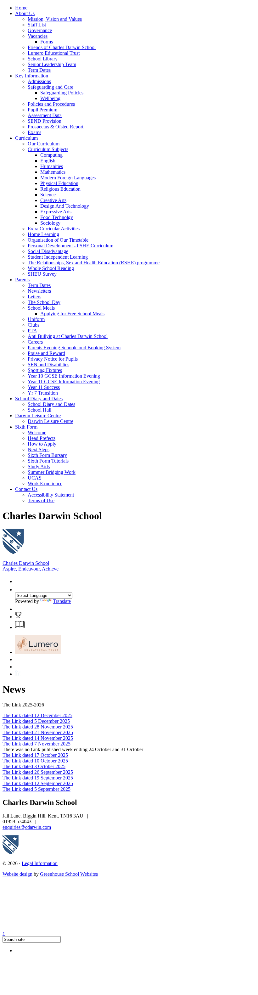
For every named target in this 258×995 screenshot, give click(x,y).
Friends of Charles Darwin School (62, 47)
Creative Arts (53, 200)
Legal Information (40, 863)
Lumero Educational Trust (54, 53)
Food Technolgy (56, 217)
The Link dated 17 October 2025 (35, 755)
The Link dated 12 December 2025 (37, 715)
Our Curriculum (43, 143)
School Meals (41, 308)
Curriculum (26, 138)
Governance (40, 30)
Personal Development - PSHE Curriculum (70, 245)
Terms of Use (41, 500)
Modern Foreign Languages (68, 177)
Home (21, 7)
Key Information (31, 75)
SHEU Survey (42, 274)
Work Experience (45, 483)
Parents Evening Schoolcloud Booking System (74, 347)
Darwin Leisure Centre (38, 415)
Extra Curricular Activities (54, 228)
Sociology (50, 223)
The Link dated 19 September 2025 (38, 777)
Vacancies (38, 36)
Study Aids (39, 466)
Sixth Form (26, 427)
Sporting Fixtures (45, 370)
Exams (34, 132)
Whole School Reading (51, 268)
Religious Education (60, 189)
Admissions (39, 81)
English (47, 160)
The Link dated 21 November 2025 (38, 732)
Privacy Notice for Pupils (53, 359)
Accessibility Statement (51, 495)
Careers (35, 342)
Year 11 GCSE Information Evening (64, 381)
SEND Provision (44, 121)
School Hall (39, 410)
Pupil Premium (42, 109)
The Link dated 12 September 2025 (38, 783)
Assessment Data (45, 115)
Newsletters (39, 291)
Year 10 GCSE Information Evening (64, 376)
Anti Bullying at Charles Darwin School (68, 336)
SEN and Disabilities (48, 364)
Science (48, 194)
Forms (46, 41)
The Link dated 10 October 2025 (35, 760)
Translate (62, 601)
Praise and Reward (46, 353)
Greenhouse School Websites (69, 874)
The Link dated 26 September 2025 (38, 772)
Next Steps (38, 449)
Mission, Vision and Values (55, 19)
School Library (43, 58)
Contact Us (26, 489)
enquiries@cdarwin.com (27, 827)
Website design (17, 874)
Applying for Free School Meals (72, 313)
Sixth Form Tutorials (48, 461)
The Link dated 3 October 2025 (34, 766)
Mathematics (52, 172)
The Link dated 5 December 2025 (36, 721)
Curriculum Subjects (48, 149)
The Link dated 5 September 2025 (36, 789)
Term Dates (39, 70)
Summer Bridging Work (52, 472)
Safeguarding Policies (61, 92)
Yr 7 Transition (43, 393)
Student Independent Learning (58, 257)
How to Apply (42, 444)
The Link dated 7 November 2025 (36, 743)
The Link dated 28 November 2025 (38, 726)
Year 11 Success (44, 387)
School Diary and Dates (39, 398)
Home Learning (43, 234)
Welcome (37, 432)
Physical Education (59, 183)
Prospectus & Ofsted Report (55, 126)
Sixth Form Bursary (47, 455)
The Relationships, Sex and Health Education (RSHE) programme (94, 262)
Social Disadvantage (48, 251)
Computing (51, 155)
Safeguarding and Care (50, 87)
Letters (34, 296)
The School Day (44, 302)
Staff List (37, 24)
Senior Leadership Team (52, 64)
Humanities (51, 166)
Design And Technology (64, 206)
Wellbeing (50, 98)
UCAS (35, 478)
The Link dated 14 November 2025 (38, 738)
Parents (22, 279)
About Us (25, 13)
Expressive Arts (55, 211)
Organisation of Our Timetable (58, 240)
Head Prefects (41, 438)
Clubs (33, 325)
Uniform (36, 319)
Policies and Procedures (51, 104)
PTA (32, 330)
